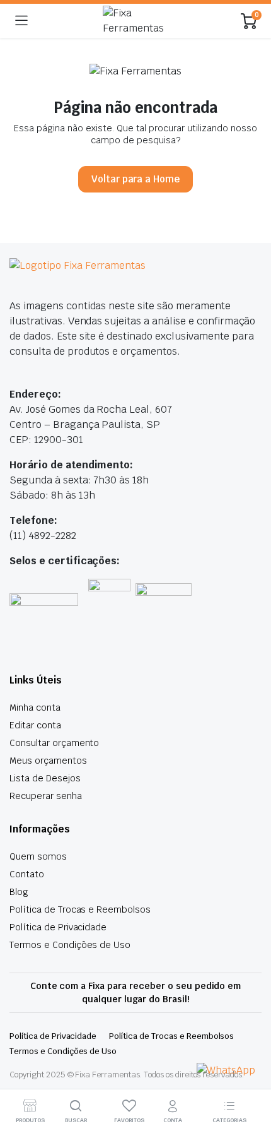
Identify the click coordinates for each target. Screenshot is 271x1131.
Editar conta (35, 725)
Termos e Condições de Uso (69, 944)
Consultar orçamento (54, 743)
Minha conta (35, 707)
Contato (26, 874)
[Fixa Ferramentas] (134, 21)
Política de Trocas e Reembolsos (80, 909)
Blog (18, 891)
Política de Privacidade (58, 927)
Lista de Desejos (45, 778)
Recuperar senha (45, 796)
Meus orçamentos (48, 760)
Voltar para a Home (135, 179)
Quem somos (38, 856)
